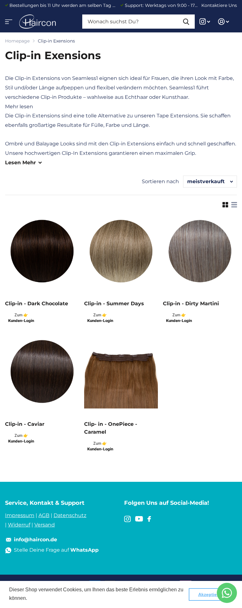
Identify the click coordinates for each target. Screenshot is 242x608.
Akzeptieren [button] (211, 594)
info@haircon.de (35, 540)
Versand (44, 525)
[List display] (234, 205)
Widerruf (19, 525)
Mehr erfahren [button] (44, 598)
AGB (43, 515)
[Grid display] (225, 205)
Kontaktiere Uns (219, 5)
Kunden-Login (21, 320)
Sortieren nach (160, 181)
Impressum (19, 515)
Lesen (20, 163)
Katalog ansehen (8, 20)
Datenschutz (70, 515)
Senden (186, 21)
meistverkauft (206, 181)
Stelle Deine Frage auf (56, 550)
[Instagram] (127, 519)
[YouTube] (139, 519)
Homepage (17, 41)
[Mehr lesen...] (204, 21)
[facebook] (149, 519)
